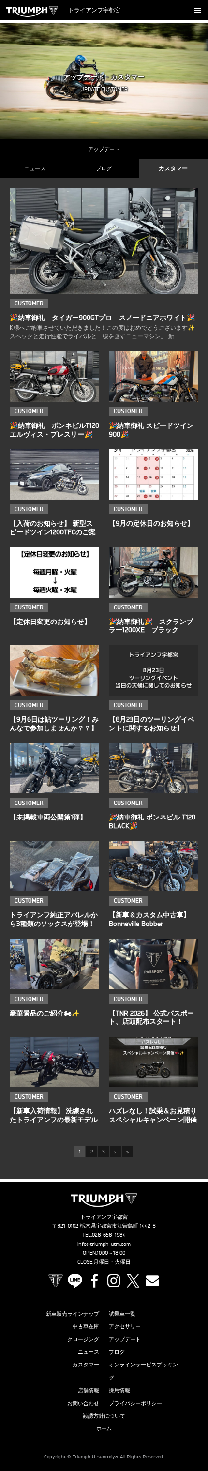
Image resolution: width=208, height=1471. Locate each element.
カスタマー (173, 168)
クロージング (83, 1339)
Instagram (113, 1281)
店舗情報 (88, 1390)
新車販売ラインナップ (72, 1313)
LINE (75, 1281)
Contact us (152, 1281)
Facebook (94, 1281)
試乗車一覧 (122, 1313)
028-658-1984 (109, 1234)
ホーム (104, 1428)
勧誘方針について (104, 1415)
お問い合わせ (83, 1403)
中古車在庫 (86, 1326)
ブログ (104, 168)
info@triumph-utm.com (104, 1244)
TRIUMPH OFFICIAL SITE (55, 1281)
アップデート (104, 149)
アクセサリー (125, 1326)
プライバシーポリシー (135, 1403)
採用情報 (119, 1390)
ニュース (34, 168)
